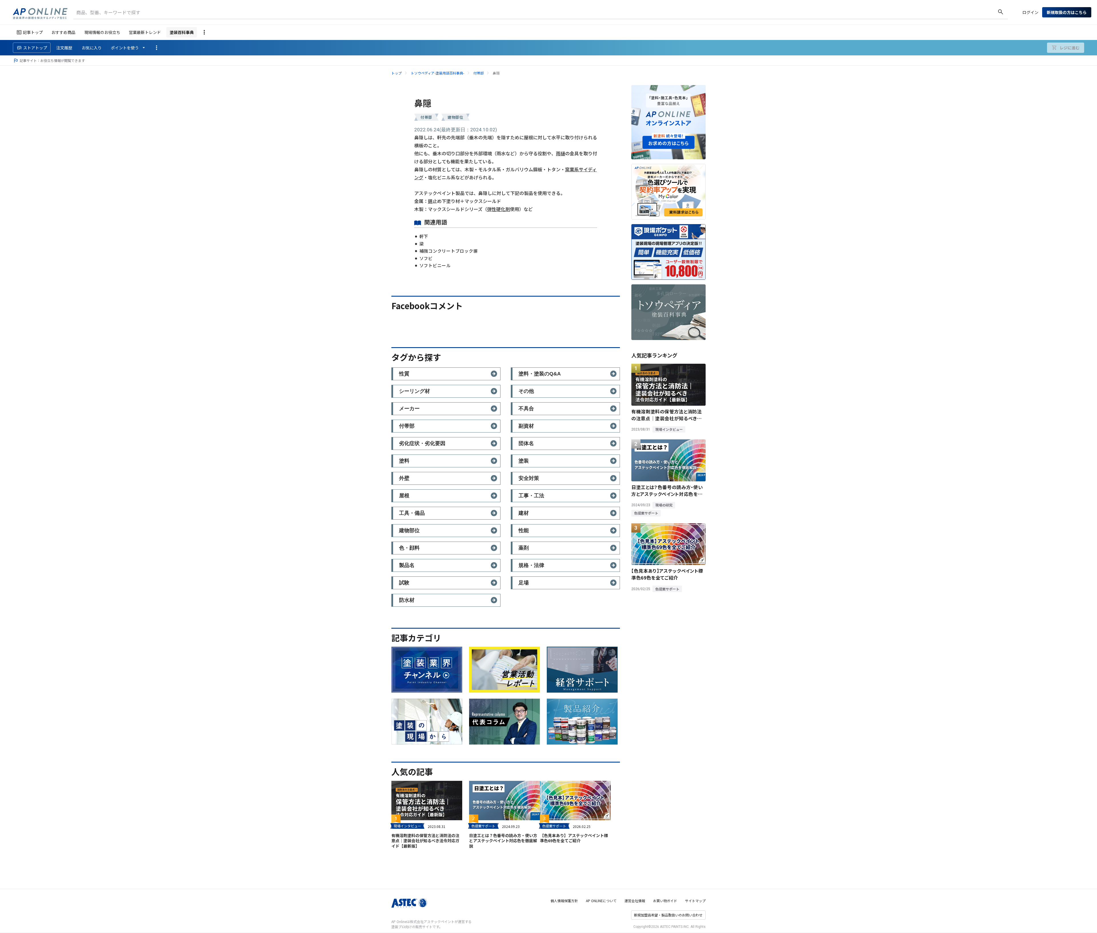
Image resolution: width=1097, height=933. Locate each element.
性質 (404, 374)
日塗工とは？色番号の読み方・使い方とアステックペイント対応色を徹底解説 (503, 840)
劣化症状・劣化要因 (422, 443)
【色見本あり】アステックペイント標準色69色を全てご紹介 (574, 838)
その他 (526, 391)
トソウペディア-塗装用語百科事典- (437, 73)
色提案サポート (483, 825)
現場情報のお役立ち (102, 32)
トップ (396, 73)
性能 (524, 530)
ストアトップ (35, 48)
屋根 (404, 495)
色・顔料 (409, 548)
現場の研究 (663, 504)
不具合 (526, 408)
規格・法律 (531, 565)
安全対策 (529, 478)
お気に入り (92, 48)
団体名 (526, 443)
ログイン (1030, 12)
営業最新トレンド (145, 32)
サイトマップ (695, 900)
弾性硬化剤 (498, 209)
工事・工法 (531, 495)
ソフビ (426, 258)
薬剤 (524, 548)
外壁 (404, 478)
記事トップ (33, 32)
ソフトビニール (435, 265)
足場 (524, 583)
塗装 (524, 461)
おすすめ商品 (63, 32)
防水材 (407, 600)
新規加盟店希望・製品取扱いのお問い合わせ (668, 914)
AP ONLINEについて (601, 900)
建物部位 (455, 117)
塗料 (404, 461)
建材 (524, 513)
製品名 (407, 565)
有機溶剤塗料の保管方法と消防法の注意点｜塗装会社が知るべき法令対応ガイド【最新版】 (425, 840)
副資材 (526, 426)
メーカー (409, 408)
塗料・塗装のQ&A (540, 374)
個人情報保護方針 (564, 900)
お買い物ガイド (665, 900)
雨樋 (560, 153)
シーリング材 (414, 391)
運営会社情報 (634, 900)
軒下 (423, 236)
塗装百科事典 (182, 32)
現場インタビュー (407, 825)
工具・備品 (412, 513)
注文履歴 (64, 48)
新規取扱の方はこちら (1067, 12)
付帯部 (478, 73)
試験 (404, 583)
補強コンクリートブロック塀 (448, 251)
